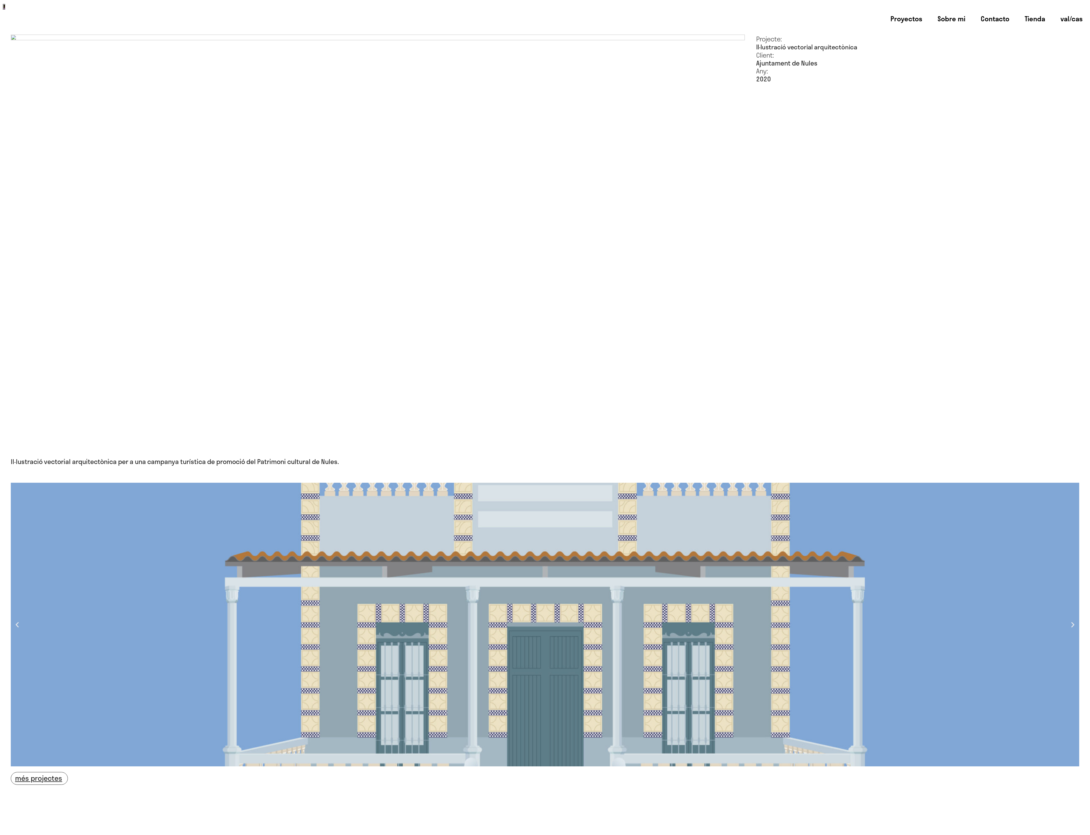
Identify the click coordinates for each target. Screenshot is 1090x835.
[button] (17, 624)
